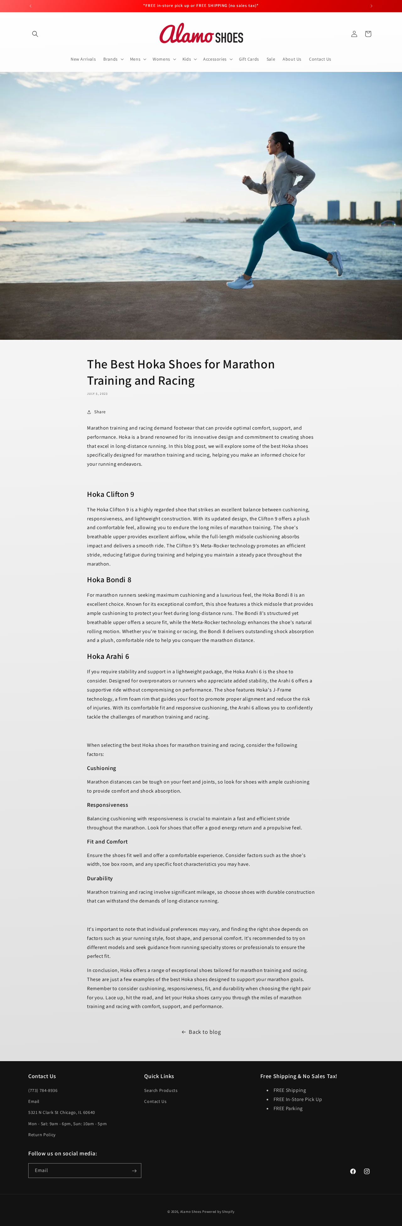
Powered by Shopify (218, 1211)
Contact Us (155, 1101)
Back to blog (205, 1031)
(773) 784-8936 (42, 1090)
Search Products (160, 1090)
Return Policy (42, 1134)
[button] (35, 34)
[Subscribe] (134, 1171)
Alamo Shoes (191, 1211)
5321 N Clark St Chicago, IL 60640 (61, 1112)
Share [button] (100, 412)
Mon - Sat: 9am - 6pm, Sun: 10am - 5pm (67, 1123)
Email (34, 1101)
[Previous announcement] (30, 6)
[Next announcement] (371, 6)
